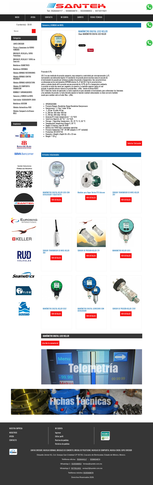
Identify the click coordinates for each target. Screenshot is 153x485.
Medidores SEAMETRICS (21, 65)
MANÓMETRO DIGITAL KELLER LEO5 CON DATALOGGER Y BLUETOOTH (56, 193)
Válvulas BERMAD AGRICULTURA (24, 82)
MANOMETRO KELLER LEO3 (121, 250)
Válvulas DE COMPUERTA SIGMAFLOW (21, 87)
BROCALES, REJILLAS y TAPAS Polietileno (23, 54)
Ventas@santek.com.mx (92, 464)
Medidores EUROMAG (20, 69)
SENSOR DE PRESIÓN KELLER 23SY (124, 308)
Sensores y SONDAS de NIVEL (23, 96)
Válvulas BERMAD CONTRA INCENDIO (22, 77)
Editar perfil (59, 436)
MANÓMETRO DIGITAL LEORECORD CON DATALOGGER (91, 309)
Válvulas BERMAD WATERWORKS (24, 72)
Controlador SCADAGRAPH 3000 (24, 99)
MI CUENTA (64, 17)
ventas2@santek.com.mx (92, 468)
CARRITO (80, 17)
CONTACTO (48, 17)
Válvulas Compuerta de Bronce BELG (23, 112)
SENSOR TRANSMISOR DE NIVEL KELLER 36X (56, 251)
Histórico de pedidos (62, 443)
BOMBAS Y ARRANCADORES (22, 92)
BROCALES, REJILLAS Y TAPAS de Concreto (24, 60)
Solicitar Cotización (134, 143)
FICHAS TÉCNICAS (96, 17)
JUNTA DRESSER (18, 43)
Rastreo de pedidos (62, 440)
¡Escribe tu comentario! (50, 343)
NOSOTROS (13, 432)
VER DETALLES (56, 199)
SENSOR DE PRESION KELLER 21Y (89, 250)
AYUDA (33, 17)
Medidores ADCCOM (20, 103)
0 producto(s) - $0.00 (24, 24)
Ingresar (58, 432)
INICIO (17, 17)
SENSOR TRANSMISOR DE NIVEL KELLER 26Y (125, 193)
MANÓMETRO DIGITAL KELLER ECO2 (54, 308)
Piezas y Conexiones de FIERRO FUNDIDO (23, 48)
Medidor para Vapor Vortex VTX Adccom (91, 192)
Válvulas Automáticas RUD (22, 107)
